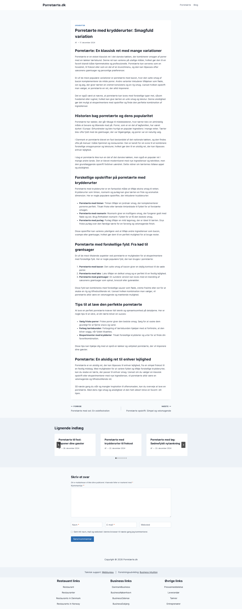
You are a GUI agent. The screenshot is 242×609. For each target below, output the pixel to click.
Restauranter (68, 592)
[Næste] (183, 445)
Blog (196, 5)
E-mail (111, 525)
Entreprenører (173, 604)
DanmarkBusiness (121, 587)
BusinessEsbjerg (121, 604)
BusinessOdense (120, 598)
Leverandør (173, 592)
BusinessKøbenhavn (121, 592)
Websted (145, 525)
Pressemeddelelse (173, 587)
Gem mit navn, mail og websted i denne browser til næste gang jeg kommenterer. (111, 532)
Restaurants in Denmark (68, 598)
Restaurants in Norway (68, 604)
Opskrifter (80, 25)
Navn (75, 525)
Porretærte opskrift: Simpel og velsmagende (148, 408)
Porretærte (185, 5)
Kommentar (77, 485)
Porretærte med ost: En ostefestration (90, 408)
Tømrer (173, 598)
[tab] (116, 458)
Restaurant (68, 587)
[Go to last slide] (59, 445)
